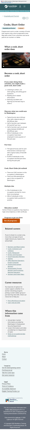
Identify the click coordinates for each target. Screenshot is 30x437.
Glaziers (10, 259)
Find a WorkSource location (16, 301)
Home (4, 354)
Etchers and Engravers (15, 255)
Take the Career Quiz (8, 372)
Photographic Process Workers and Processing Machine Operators (15, 270)
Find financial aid (7, 370)
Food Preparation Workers (16, 257)
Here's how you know (6, 2)
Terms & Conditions (8, 386)
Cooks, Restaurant (13, 253)
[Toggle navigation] (25, 6)
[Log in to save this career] (27, 18)
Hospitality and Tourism (11, 16)
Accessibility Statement (9, 389)
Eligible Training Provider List (10, 391)
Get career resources (8, 375)
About (4, 356)
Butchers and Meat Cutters (16, 247)
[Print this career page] (24, 18)
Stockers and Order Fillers (16, 274)
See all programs (11, 221)
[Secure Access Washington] (20, 6)
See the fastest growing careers (11, 367)
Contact (4, 359)
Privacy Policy (6, 383)
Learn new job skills (14, 303)
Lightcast (17, 417)
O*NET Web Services (11, 409)
